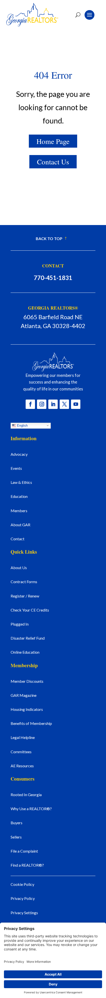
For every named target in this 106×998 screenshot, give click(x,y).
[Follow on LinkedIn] (53, 404)
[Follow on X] (64, 404)
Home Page (53, 141)
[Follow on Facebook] (30, 404)
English (22, 425)
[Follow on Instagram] (41, 404)
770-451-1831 (53, 277)
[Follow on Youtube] (75, 404)
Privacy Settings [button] (24, 912)
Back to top (49, 238)
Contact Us (53, 161)
